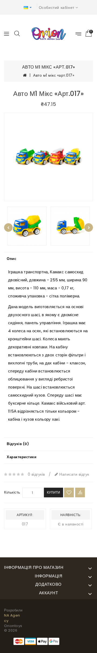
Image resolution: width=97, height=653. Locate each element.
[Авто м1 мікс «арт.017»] (48, 157)
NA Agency (12, 618)
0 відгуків (36, 474)
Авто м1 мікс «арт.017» (53, 75)
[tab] (48, 258)
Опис (11, 258)
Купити (53, 492)
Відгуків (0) (18, 443)
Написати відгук (73, 474)
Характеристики (21, 457)
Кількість (12, 492)
